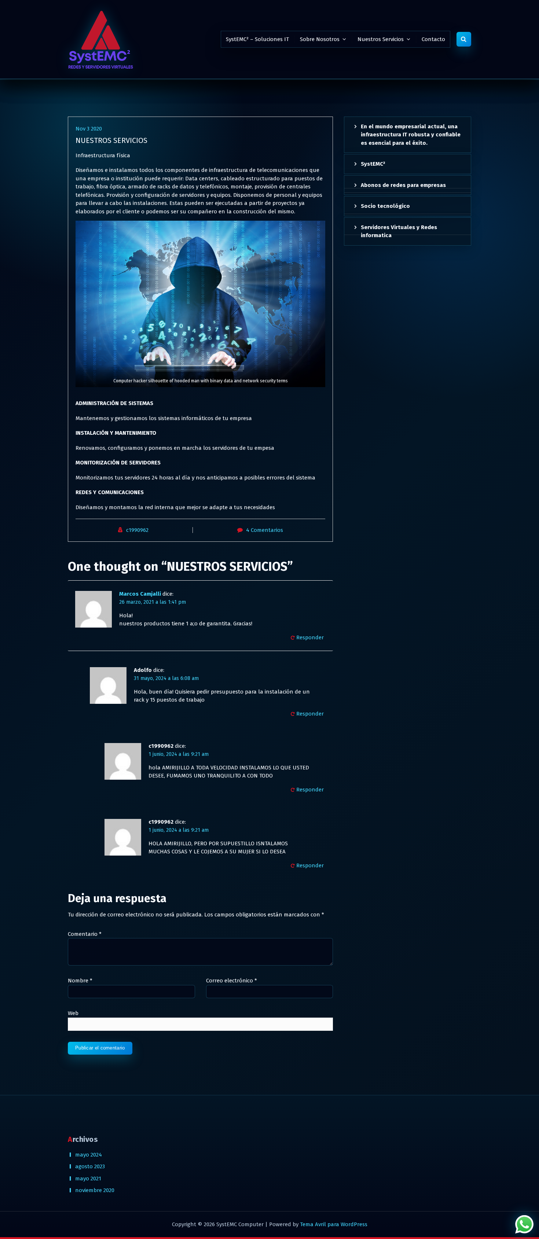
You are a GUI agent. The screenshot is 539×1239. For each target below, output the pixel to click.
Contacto (433, 39)
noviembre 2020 (94, 1190)
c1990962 (137, 530)
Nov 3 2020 (89, 128)
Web (73, 1013)
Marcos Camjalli (140, 594)
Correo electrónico (231, 980)
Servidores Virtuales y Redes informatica (399, 231)
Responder (310, 637)
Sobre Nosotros (320, 39)
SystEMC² (373, 164)
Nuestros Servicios (381, 39)
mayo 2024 (88, 1154)
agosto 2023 (90, 1166)
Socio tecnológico (385, 206)
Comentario (85, 934)
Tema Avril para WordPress (333, 1224)
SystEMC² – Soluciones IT (257, 39)
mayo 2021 (88, 1178)
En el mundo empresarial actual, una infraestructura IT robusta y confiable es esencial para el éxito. (411, 134)
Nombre (80, 980)
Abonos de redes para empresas (403, 185)
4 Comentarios (264, 530)
